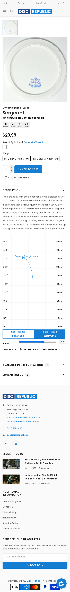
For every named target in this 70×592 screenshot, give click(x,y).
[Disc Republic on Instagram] (15, 443)
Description (11, 190)
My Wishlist (42, 3)
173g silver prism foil (45, 158)
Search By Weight (33, 142)
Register (22, 3)
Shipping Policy (10, 523)
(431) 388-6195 (14, 428)
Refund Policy (9, 517)
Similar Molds (15, 375)
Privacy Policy (9, 512)
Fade (27, 125)
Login (5, 3)
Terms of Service (11, 528)
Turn (20, 125)
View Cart (62, 3)
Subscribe (34, 565)
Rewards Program (12, 501)
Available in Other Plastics (25, 365)
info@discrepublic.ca (18, 434)
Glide (13, 125)
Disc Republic (34, 580)
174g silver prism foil (16, 158)
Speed (5, 125)
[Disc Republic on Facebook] (6, 443)
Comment (44, 468)
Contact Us (9, 506)
